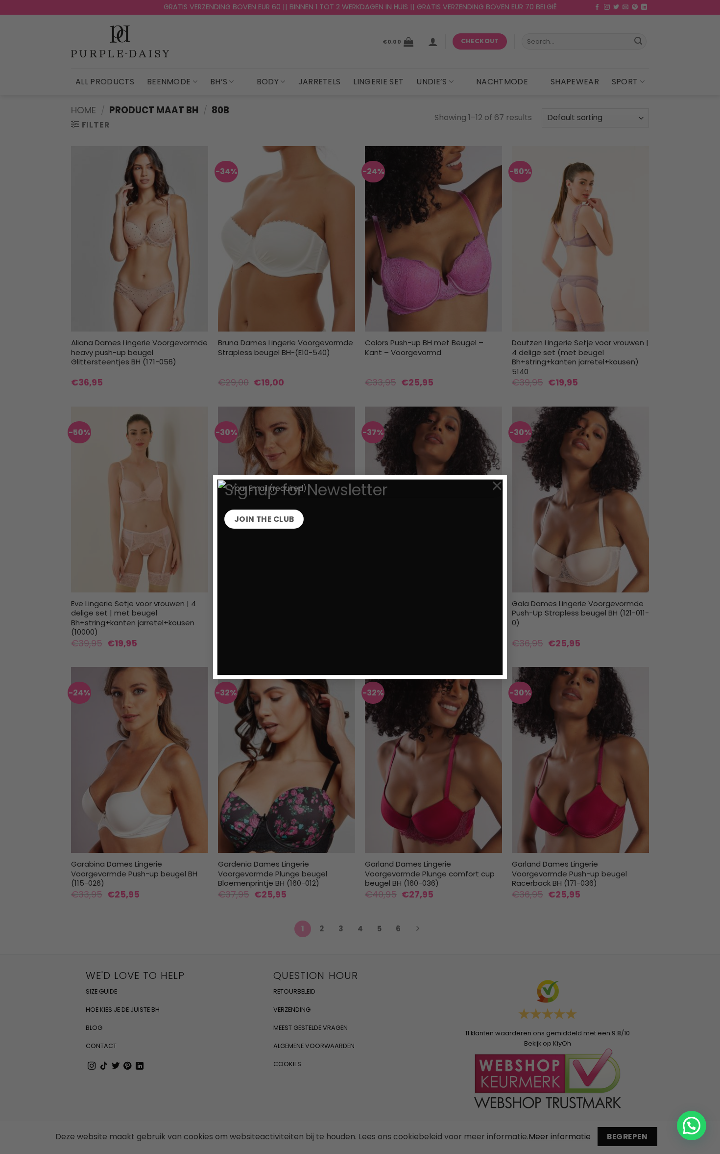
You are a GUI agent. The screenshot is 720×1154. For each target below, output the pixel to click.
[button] (691, 1125)
